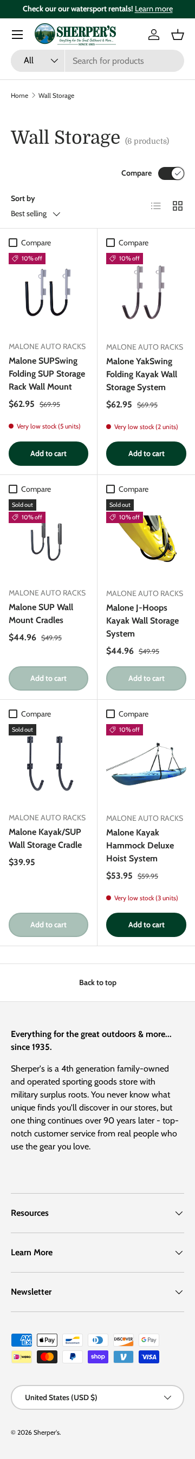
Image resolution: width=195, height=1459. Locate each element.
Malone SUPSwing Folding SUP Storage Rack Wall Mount (47, 374)
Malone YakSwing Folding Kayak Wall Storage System (141, 374)
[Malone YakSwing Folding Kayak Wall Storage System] (146, 293)
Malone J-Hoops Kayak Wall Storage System (142, 621)
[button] (178, 34)
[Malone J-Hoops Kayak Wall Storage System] (146, 539)
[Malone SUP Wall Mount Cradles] (48, 539)
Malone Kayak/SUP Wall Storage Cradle (45, 838)
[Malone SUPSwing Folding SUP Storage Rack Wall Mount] (48, 292)
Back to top (97, 982)
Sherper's (47, 1432)
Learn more (154, 9)
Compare (136, 173)
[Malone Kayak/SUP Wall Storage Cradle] (48, 764)
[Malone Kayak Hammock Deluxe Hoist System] (146, 764)
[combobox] (97, 61)
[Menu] (17, 34)
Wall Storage (56, 95)
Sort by (23, 198)
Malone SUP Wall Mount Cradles (41, 613)
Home (19, 95)
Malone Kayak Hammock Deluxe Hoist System (140, 845)
